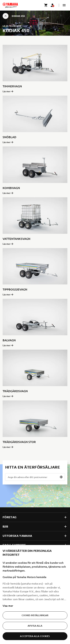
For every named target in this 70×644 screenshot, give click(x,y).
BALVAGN (9, 340)
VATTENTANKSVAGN (16, 238)
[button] (64, 5)
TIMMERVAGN (12, 86)
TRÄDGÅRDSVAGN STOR (19, 442)
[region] (35, 594)
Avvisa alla (35, 625)
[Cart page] (46, 5)
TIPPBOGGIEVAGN (15, 289)
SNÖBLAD (9, 137)
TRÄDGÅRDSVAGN (15, 391)
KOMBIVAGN (11, 188)
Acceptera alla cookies (35, 636)
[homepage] (10, 5)
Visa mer (8, 605)
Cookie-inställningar (35, 615)
